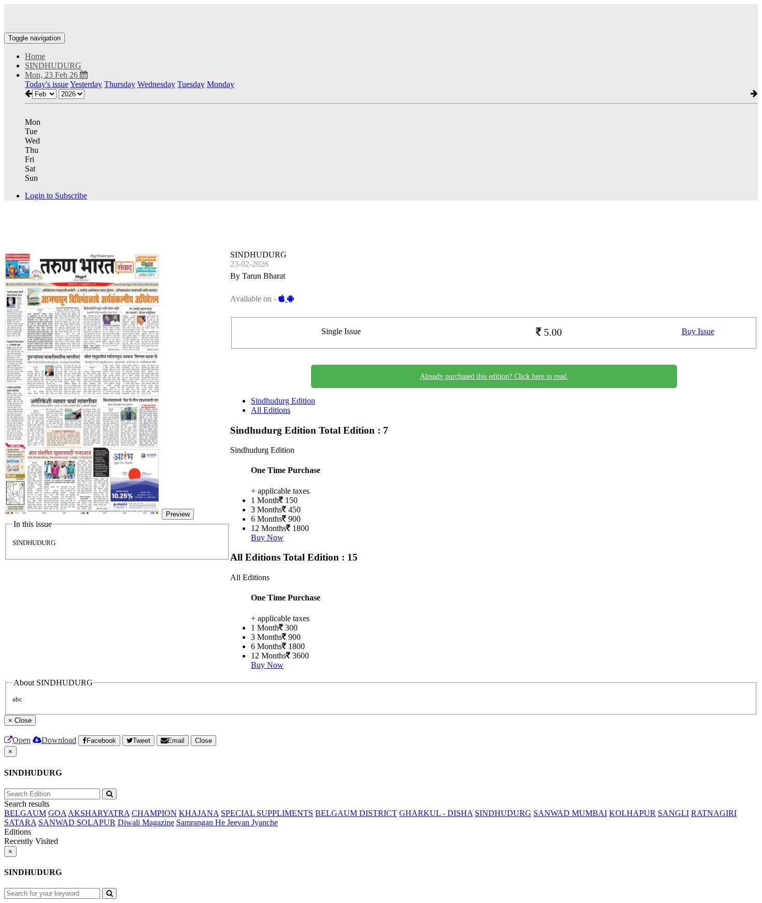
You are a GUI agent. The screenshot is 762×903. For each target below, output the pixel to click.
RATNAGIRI (714, 813)
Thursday (119, 84)
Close (203, 740)
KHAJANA (199, 813)
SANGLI (673, 813)
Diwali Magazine (146, 822)
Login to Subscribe (56, 195)
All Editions (270, 410)
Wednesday (156, 84)
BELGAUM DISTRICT (356, 813)
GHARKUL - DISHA (436, 813)
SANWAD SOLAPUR (77, 822)
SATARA (20, 822)
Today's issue (46, 84)
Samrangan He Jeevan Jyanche (227, 822)
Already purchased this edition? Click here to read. (494, 376)
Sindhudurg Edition (283, 400)
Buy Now (267, 537)
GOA (57, 813)
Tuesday (191, 84)
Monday (220, 84)
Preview (178, 514)
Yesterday (86, 84)
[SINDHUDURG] (381, 17)
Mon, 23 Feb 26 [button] (52, 74)
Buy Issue (698, 331)
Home (35, 56)
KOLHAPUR (632, 813)
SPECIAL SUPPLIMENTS (267, 813)
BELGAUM (25, 813)
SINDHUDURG (503, 813)
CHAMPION (154, 813)
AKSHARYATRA (99, 813)
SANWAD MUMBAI (570, 813)
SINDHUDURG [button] (53, 65)
